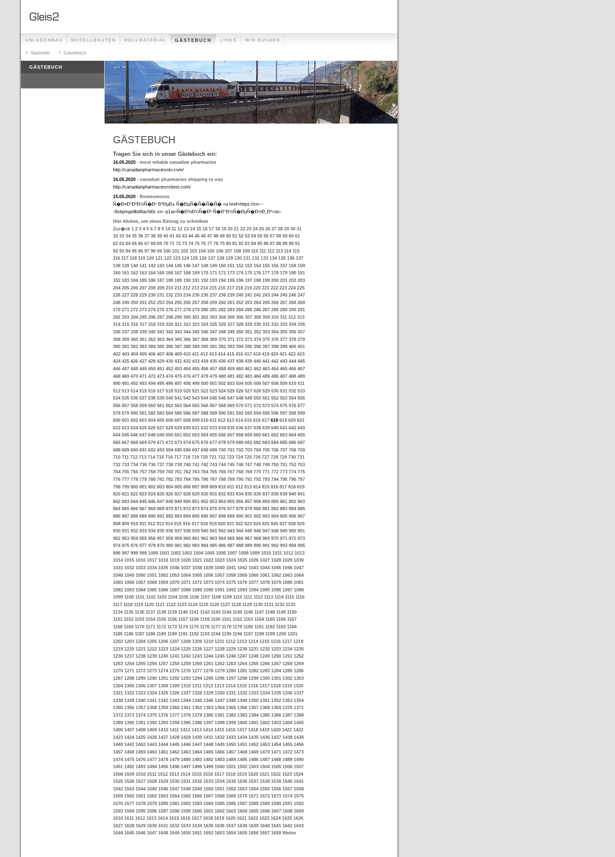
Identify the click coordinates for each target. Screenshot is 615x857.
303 (213, 317)
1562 (152, 795)
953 (125, 538)
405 (143, 353)
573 (266, 405)
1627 (118, 825)
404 (134, 353)
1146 (248, 611)
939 (196, 530)
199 (266, 280)
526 (239, 390)
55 (259, 235)
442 (275, 361)
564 (187, 405)
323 (196, 324)
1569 (231, 795)
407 (160, 353)
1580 (163, 803)
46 (203, 235)
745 (231, 464)
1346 (208, 700)
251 (143, 302)
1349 (242, 700)
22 (242, 228)
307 (248, 317)
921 (230, 523)
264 (257, 302)
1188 (150, 633)
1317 (264, 685)
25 (261, 228)
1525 (118, 781)
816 (274, 486)
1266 (265, 663)
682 (257, 442)
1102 (151, 596)
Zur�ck (121, 228)
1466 (220, 751)
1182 (270, 626)
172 (222, 272)
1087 (174, 589)
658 (239, 434)
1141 (194, 611)
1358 (152, 707)
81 (234, 243)
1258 (174, 663)
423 (301, 353)
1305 (129, 685)
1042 (242, 567)
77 (209, 243)
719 (195, 456)
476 (187, 376)
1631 (163, 825)
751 (283, 464)
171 (213, 272)
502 (222, 383)
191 (196, 280)
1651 (197, 832)
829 (196, 493)
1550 (208, 788)
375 (266, 339)
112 (270, 250)
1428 (174, 737)
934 (152, 530)
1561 (141, 795)
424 (116, 361)
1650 (186, 832)
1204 (141, 641)
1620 (231, 818)
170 (204, 272)
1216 (276, 641)
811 (230, 486)
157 (283, 265)
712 (134, 456)
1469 (254, 751)
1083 (129, 589)
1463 (186, 751)
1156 (172, 619)
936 (169, 530)
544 (204, 397)
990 (257, 545)
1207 (174, 641)
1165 (270, 619)
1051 (152, 575)
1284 (276, 670)
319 (160, 324)
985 (213, 545)
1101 (140, 596)
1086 (163, 589)
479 (213, 376)
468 (116, 376)
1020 (186, 560)
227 (125, 294)
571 (248, 405)
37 (146, 235)
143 (160, 265)
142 (152, 265)
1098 (299, 589)
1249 (265, 655)
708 (292, 449)
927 (283, 523)
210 (169, 287)
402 (116, 353)
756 (134, 471)
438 (239, 361)
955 (143, 538)
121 (159, 258)
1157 (183, 619)
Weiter (289, 832)
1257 (163, 663)
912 (151, 523)
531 (283, 390)
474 (169, 376)
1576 (118, 803)
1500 (220, 766)
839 (283, 493)
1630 (152, 825)
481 (231, 376)
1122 (171, 604)
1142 (205, 611)
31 (299, 228)
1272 (141, 670)
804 (169, 486)
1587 (242, 803)
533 (301, 390)
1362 (197, 707)
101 (175, 250)
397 (266, 346)
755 (125, 471)
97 (146, 250)
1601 (208, 810)
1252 (299, 655)
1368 (265, 707)
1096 (276, 589)
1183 (281, 626)
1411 (174, 729)
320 (169, 324)
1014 (118, 560)
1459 (141, 751)
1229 (231, 648)
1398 (220, 722)
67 (146, 243)
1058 (231, 575)
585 (178, 413)
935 (160, 530)
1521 (264, 774)
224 (292, 287)
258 (204, 302)
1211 (219, 641)
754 (116, 471)
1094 (254, 589)
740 (187, 464)
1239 (152, 655)
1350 (254, 700)
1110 (237, 596)
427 (143, 361)
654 (204, 434)
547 (231, 397)
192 (204, 280)
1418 (253, 729)
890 (152, 516)
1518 (231, 774)
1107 (205, 596)
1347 (220, 700)
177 (266, 272)
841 (301, 493)
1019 (174, 560)
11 (174, 228)
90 (291, 243)
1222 (152, 648)
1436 (265, 737)
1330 (220, 692)
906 (292, 516)
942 (222, 530)
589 (213, 413)
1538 (265, 781)
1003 (187, 552)
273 (143, 309)
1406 (118, 729)
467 (301, 368)
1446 (186, 744)
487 (283, 376)
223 (283, 287)
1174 (183, 626)
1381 (220, 715)
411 (195, 353)
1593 (118, 810)
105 (211, 250)
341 (160, 331)
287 (266, 309)
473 (160, 376)
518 (169, 390)
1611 (129, 818)
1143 (215, 611)
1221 (141, 648)
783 (178, 479)
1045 (276, 567)
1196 (237, 633)
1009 (255, 552)
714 (151, 456)
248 (116, 302)
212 (186, 287)
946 (257, 530)
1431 (208, 737)
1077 (254, 582)
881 (266, 508)
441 (266, 361)
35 (134, 235)
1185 (118, 633)
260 (222, 302)
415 (230, 353)
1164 (259, 619)
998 (134, 552)
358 (116, 339)
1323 (141, 692)
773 (283, 471)
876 (222, 508)
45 (197, 235)
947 (266, 530)
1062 (276, 575)
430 (169, 361)
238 (222, 294)
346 (204, 331)
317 (143, 324)
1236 (118, 655)
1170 (139, 626)
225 (301, 287)
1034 (152, 567)
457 (213, 368)
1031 (118, 567)
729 (283, 456)
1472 (287, 751)
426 (134, 361)
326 (222, 324)
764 (204, 471)
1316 (253, 685)
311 (283, 317)
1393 (163, 722)
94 (128, 250)
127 (211, 258)
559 (143, 405)
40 (165, 235)
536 (134, 397)
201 (283, 280)
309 (266, 317)
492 (134, 383)
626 (152, 427)
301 (196, 317)
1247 (242, 655)
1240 (163, 655)
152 (239, 265)
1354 (299, 700)
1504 (265, 766)
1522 (276, 774)
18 (217, 228)
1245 (220, 655)
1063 (287, 575)
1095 (265, 589)
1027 (265, 560)
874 (204, 508)
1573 (276, 795)
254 (169, 302)
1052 (163, 575)
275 (160, 309)
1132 (279, 604)
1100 (129, 596)
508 (275, 383)
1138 (161, 611)
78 (215, 243)
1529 (163, 781)
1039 (208, 567)
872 (187, 508)
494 (152, 383)
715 (160, 456)
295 (143, 317)
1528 (152, 781)
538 (152, 397)
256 (187, 302)
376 (275, 339)
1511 (151, 774)
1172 (161, 626)
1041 (231, 567)
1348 (231, 700)
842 (116, 501)
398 (275, 346)
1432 (220, 737)
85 (259, 243)
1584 (208, 803)
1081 (299, 582)
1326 (174, 692)
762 (187, 471)
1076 (242, 582)
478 (204, 376)
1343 (174, 700)
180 (292, 272)
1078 (265, 582)
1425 (141, 737)
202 (292, 280)
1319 (287, 685)
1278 (208, 670)
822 (134, 493)
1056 (208, 575)
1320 (298, 685)
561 (160, 405)
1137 (150, 611)
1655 (242, 832)
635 (231, 427)
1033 (141, 567)
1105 (183, 596)
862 (292, 501)
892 (169, 516)
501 (213, 383)
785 (196, 479)
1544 (141, 788)
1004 (198, 552)
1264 (242, 663)
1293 (186, 678)
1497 (186, 766)
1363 (208, 707)
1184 (292, 626)
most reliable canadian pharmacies (178, 162)
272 (134, 309)
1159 (205, 619)
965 (231, 538)
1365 (231, 707)
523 (213, 390)
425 (125, 361)
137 (299, 258)
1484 (231, 759)
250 (134, 302)
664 (292, 434)
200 (275, 280)
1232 (265, 648)
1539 (276, 781)
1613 (151, 818)
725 (248, 456)
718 (186, 456)
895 (196, 516)
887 (125, 516)
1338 (118, 700)
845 (143, 501)
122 (168, 258)
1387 (287, 715)
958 (169, 538)
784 (187, 479)
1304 (118, 685)
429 (160, 361)
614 (239, 420)
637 (248, 427)
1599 (186, 810)
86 (266, 243)
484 (257, 376)
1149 (281, 611)
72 (178, 243)
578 (116, 413)
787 (213, 479)
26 (267, 228)
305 (231, 317)
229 (143, 294)
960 (187, 538)
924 (257, 523)
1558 (299, 788)
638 (257, 427)
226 (116, 294)
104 (202, 250)
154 (257, 265)
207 (143, 287)
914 (169, 523)
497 (178, 383)
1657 (265, 832)
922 (239, 523)
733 (125, 464)
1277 (197, 670)
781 (160, 479)
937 (178, 530)
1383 (242, 715)
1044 (265, 567)
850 (187, 501)
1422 (298, 729)
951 (301, 530)
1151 (118, 619)
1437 (276, 737)
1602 (220, 810)
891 (160, 516)
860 (275, 501)
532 (292, 390)
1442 (141, 744)
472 (152, 376)
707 (283, 449)
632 (204, 427)
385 (160, 346)
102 (184, 250)
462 (257, 368)
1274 (163, 670)
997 (125, 552)
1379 (197, 715)
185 (143, 280)
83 (247, 243)
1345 (197, 700)
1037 (186, 567)
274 (152, 309)
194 (222, 280)
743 (213, 464)
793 (266, 479)
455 (196, 368)
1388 (299, 715)
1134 (118, 611)
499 (196, 383)
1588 (254, 803)
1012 (288, 552)
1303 (299, 678)
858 (257, 501)
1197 (248, 633)
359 (125, 339)
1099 (118, 596)
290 (292, 309)
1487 (265, 759)
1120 (149, 604)
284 (239, 309)
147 (196, 265)
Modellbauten (93, 40)
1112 (258, 596)
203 (301, 280)
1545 (152, 788)
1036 (174, 567)
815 (265, 486)
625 (143, 427)
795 (283, 479)
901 (248, 516)
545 (213, 397)
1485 (242, 759)
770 (257, 471)
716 (169, 456)
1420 (276, 729)
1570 (242, 795)
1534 (220, 781)
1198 (259, 633)
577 (301, 405)
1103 (162, 596)
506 (257, 383)
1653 (220, 832)
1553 (242, 788)
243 (266, 294)
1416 (231, 729)
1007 (232, 552)
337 (125, 331)
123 (176, 258)
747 (248, 464)
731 (301, 456)
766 (222, 471)
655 (213, 434)
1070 (174, 582)
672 (169, 442)
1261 (208, 663)
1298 (242, 678)
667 (125, 442)
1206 (163, 641)
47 (209, 235)
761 (178, 471)
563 (178, 405)
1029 (287, 560)
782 (169, 479)
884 (292, 508)
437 (231, 361)
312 (292, 317)
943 (231, 530)
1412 (185, 729)
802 (152, 486)
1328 (197, 692)
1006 (221, 552)
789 (231, 479)
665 (301, 434)
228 (134, 294)
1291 (163, 678)
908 (116, 523)
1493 (141, 766)
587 (196, 413)
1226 (197, 648)
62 (115, 243)
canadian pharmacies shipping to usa (181, 179)
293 (125, 317)
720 (204, 456)
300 (187, 317)
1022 (208, 560)
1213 (242, 641)
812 (239, 486)
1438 (287, 737)
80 (228, 243)
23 (248, 228)
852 (204, 501)
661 (266, 434)
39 (159, 235)
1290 (152, 678)
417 (248, 353)
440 (257, 361)
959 (178, 538)
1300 (265, 678)
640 (275, 427)
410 (187, 353)
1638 (242, 825)
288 (275, 309)
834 (239, 493)
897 (213, 516)
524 (222, 390)
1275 (174, 670)
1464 (197, 751)
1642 (287, 825)
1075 (231, 582)
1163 (248, 619)
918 (204, 523)
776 (116, 479)
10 (167, 228)
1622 (253, 818)
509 (283, 383)
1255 (141, 663)
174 (239, 272)
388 (187, 346)
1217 (287, 641)
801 (143, 486)
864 (116, 508)
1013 (300, 552)
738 (169, 464)
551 (266, 397)
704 (257, 449)
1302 (287, 678)
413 (213, 353)
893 (178, 516)
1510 (141, 774)
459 (231, 368)
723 (230, 456)
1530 (174, 781)
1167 (292, 619)
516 (152, 390)
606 (169, 420)
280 (204, 309)
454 (187, 368)
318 (152, 324)
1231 (254, 648)
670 (152, 442)
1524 (298, 774)
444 (292, 361)
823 (143, 493)
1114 (279, 596)
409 (178, 353)
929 (301, 523)
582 (152, 413)
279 (196, 309)
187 (160, 280)
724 (239, 456)
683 (266, 442)
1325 (163, 692)
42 (178, 235)
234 (187, 294)
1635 (208, 825)
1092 (231, 589)
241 (248, 294)
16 (205, 228)
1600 (197, 810)
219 (248, 287)
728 (274, 456)
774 (292, 471)
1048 (118, 575)
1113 (268, 596)
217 (230, 287)
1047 (299, 567)
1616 (185, 818)
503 (231, 383)
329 (248, 324)
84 (253, 243)
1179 (237, 626)
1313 (219, 685)
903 (266, 516)
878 (239, 508)
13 (186, 228)
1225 (186, 648)
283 (231, 309)
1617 (197, 818)
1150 (292, 611)
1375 (152, 715)
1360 (174, 707)
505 (248, 383)
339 (143, 331)
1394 (174, 722)
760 (169, 471)
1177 (215, 626)
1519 (242, 774)
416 (239, 353)
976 (134, 545)
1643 (299, 825)
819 (301, 486)
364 (169, 339)
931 (125, 530)
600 (116, 420)
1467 (231, 751)
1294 (197, 678)
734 (134, 464)
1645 (129, 832)
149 (213, 265)
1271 (129, 670)
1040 (220, 567)
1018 (163, 560)
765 (213, 471)
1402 (265, 722)
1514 (185, 774)
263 (248, 302)
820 (116, 493)
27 (274, 228)
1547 (174, 788)
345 (196, 331)
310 (275, 317)
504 (239, 383)
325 (213, 324)
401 (301, 346)
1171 (150, 626)
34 (128, 235)
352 (257, 331)
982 (187, 545)
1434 (242, 737)
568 (222, 405)
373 (248, 339)
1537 (254, 781)
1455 (287, 744)
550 (257, 397)
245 (283, 294)
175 (248, 272)
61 (297, 235)
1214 (253, 641)
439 (248, 361)
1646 (141, 832)
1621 (242, 818)
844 (134, 501)
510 (292, 383)
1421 (287, 729)
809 (213, 486)
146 (187, 265)
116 (116, 258)
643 (301, 427)
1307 (152, 685)
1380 (208, 715)
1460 (152, 751)
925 (265, 523)
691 (143, 449)
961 (196, 538)
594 (257, 413)
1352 (276, 700)
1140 (183, 611)
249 (125, 302)
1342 (163, 700)
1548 (186, 788)
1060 (254, 575)
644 (116, 434)
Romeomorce (154, 196)
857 (248, 501)
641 (283, 427)
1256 (152, 663)
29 (286, 228)
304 (222, 317)
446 (116, 368)
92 (115, 250)
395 (248, 346)
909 (125, 523)
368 (204, 339)
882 (275, 508)
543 (196, 397)
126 (203, 258)
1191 (183, 633)
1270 (118, 670)
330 (257, 324)
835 (248, 493)
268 (292, 302)
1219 (118, 648)
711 (125, 456)
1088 (186, 589)
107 (228, 250)
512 (116, 390)
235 (196, 294)
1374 (141, 715)
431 (178, 361)
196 (239, 280)
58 (278, 235)
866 (134, 508)
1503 (254, 766)
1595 (141, 810)
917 (195, 523)
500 (204, 383)
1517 (219, 774)
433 (196, 361)
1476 (141, 759)
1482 (208, 759)
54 (253, 235)
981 (178, 545)
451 (160, 368)
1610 (118, 818)
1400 (242, 722)
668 (134, 442)
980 (169, 545)
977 (143, 545)
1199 (270, 633)
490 (116, 383)
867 (143, 508)
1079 (276, 582)
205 (125, 287)
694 (169, 449)
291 (301, 309)
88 (278, 243)
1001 (164, 552)
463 (266, 368)
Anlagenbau (44, 40)
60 (291, 235)
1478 (163, 759)
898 (222, 516)
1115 (289, 596)
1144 (226, 611)
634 (222, 427)
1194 (215, 633)
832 (222, 493)
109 (246, 250)
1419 (264, 729)
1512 (163, 774)
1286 (299, 670)
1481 (197, 759)
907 (301, 516)
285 (248, 309)
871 (178, 508)
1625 (287, 818)
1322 (129, 692)
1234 (287, 648)
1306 (141, 685)
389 (196, 346)
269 (301, 302)
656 (222, 434)
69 (159, 243)
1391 (141, 722)
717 (178, 456)
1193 (205, 633)
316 (134, 324)
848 (169, 501)
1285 (287, 670)
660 (257, 434)
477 (196, 376)
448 (134, 368)
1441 (129, 744)
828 (187, 493)
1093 (242, 589)
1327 (186, 692)
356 (292, 331)
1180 (248, 626)
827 (178, 493)
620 (292, 420)
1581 (174, 803)
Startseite (40, 52)
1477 (152, 759)
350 (239, 331)
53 (247, 235)
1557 (287, 788)
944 (239, 530)
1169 (128, 626)
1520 (253, 774)
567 (213, 405)
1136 (139, 611)
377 (283, 339)
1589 (265, 803)
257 (196, 302)
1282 (254, 670)
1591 (287, 803)
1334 (265, 692)
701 (231, 449)
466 (292, 368)
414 (222, 353)
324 (204, 324)
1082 (118, 589)
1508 (118, 774)
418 (257, 353)
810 (222, 486)
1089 (197, 589)
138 (116, 265)
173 (231, 272)
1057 (220, 575)
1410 (163, 729)
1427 (163, 737)
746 (239, 464)
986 (222, 545)
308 (257, 317)
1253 (118, 663)
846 (152, 501)
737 (160, 464)
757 (143, 471)
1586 (231, 803)
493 (143, 383)
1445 (174, 744)
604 (152, 420)
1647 (152, 832)
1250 (276, 655)
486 (275, 376)
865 (125, 508)
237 (213, 294)
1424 (129, 737)
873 (196, 508)
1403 (276, 722)
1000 (153, 552)
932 (134, 530)
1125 (203, 604)
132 (255, 258)
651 (178, 434)
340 (152, 331)
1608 (287, 810)
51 (234, 235)
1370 (287, 707)
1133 (290, 604)
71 (171, 243)
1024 (231, 560)
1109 (227, 596)
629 (178, 427)
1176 (205, 626)
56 (266, 235)
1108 (216, 596)
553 (283, 397)
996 (116, 552)
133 (264, 258)
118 (133, 258)
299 (178, 317)
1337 (299, 692)
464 (275, 368)
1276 (186, 670)
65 (134, 243)
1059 (242, 575)
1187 (139, 633)
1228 (220, 648)
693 (160, 449)
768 (239, 471)
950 (292, 530)
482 (239, 376)
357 (301, 331)
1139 (172, 611)
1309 (174, 685)
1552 (231, 788)
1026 (254, 560)
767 (231, 471)
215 (213, 287)
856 (239, 501)
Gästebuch (193, 40)
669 (143, 442)
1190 (172, 633)
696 (187, 449)
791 (248, 479)
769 (248, 471)
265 (266, 302)
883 (283, 508)
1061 (265, 575)
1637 (231, 825)
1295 (208, 678)
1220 (129, 648)
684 (275, 442)
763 (196, 471)
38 (153, 235)
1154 (150, 619)
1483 (220, 759)
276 (169, 309)
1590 (276, 803)
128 (220, 258)
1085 (152, 589)
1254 (129, 663)
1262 (220, 663)
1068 (152, 582)
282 (222, 309)
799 (125, 486)
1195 (226, 633)
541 (178, 397)
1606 (265, 810)
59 (284, 235)
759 (160, 471)
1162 (237, 619)
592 (239, 413)
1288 (129, 678)
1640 (265, 825)
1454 (276, 744)
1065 (118, 582)
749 (266, 464)
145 (178, 265)
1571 (254, 795)
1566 (197, 795)
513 (125, 390)
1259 (186, 663)
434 (204, 361)
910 (134, 523)
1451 (242, 744)
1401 (254, 722)
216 (222, 287)
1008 (243, 552)
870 (169, 508)
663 (283, 434)
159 (301, 265)
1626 (298, 818)
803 (160, 486)
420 (274, 353)
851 (196, 501)
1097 (287, 589)
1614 (163, 818)
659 (248, 434)
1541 (299, 781)
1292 (174, 678)
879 (248, 508)
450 (152, 368)
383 (143, 346)
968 (257, 538)
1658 (276, 832)
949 (283, 530)
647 (143, 434)
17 (211, 228)
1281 (242, 670)
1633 (186, 825)
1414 (208, 729)
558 (134, 405)
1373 (129, 715)
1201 (292, 633)
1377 (174, 715)
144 (169, 265)
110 (254, 250)
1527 (141, 781)
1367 (254, 707)
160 (116, 272)
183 (125, 280)
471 (143, 376)
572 (257, 405)
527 (248, 390)
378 (292, 339)
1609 (299, 810)
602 (134, 420)
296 (152, 317)
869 (160, 508)
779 (143, 479)
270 (116, 309)
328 (239, 324)
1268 (287, 663)
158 (292, 265)
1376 (163, 715)
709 (301, 449)
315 (125, 324)
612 (222, 420)
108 (237, 250)
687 (301, 442)
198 (257, 280)
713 (142, 456)
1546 (163, 788)
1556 (276, 788)
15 (198, 228)
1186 (128, 633)
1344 (186, 700)
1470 (265, 751)
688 (116, 449)
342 (169, 331)
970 (275, 538)
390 (204, 346)
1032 (129, 567)
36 (140, 235)
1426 (152, 737)
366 (187, 339)
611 (213, 420)
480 (222, 376)
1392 (152, 722)
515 (143, 390)
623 (125, 427)
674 (187, 442)
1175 (194, 626)
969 (266, 538)
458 (222, 368)
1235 (299, 648)
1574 (287, 795)
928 (292, 523)
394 (239, 346)
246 (292, 294)
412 (204, 353)
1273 (152, 670)
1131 (269, 604)
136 (291, 258)
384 (152, 346)
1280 (231, 670)
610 (204, 420)
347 (213, 331)
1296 (220, 678)
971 (283, 538)
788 (222, 479)
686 (292, 442)
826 (169, 493)
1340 (141, 700)
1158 (194, 619)
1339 (129, 700)
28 (280, 228)
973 (301, 538)
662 (275, 434)
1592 (299, 803)
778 (134, 479)
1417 (242, 729)
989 (248, 545)
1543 (129, 788)
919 (213, 523)
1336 (287, 692)
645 (125, 434)
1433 (231, 737)
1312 (208, 685)
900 (239, 516)
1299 (254, 678)
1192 (194, 633)
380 (116, 346)
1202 (118, 641)
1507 (299, 766)
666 (116, 442)
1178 (226, 626)
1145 (237, 611)
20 (230, 228)
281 (213, 309)
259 (213, 302)
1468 (242, 751)
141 (143, 265)
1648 (163, 832)
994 (292, 545)
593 (248, 413)
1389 (118, 722)
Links (228, 40)
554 (292, 397)
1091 (220, 589)
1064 (299, 575)
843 (125, 501)
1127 (225, 604)
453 (178, 368)
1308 (163, 685)
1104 (172, 596)
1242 (186, 655)
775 (301, 471)
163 (143, 272)
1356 (129, 707)
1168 (118, 626)
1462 (174, 751)
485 (266, 376)
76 (203, 243)
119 (141, 258)
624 (134, 427)
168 (187, 272)
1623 (264, 818)
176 (257, 272)
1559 (118, 795)
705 (266, 449)
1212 (231, 641)
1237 (129, 655)
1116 (300, 596)
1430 (197, 737)
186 (152, 280)
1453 (265, 744)
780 (152, 479)
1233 (276, 648)
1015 (129, 560)
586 (187, 413)
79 (222, 243)
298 (169, 317)
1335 (276, 692)
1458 (129, 751)
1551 (220, 788)
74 (190, 243)
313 (301, 317)
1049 (129, 575)
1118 (128, 604)
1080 (287, 582)
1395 (186, 722)
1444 (163, 744)
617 (265, 420)
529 (266, 390)
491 (125, 383)
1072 (197, 582)
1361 (186, 707)
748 (257, 464)
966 (239, 538)
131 (247, 258)
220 (257, 287)
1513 (174, 774)
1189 (161, 633)
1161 (226, 619)
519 (178, 390)
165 (160, 272)
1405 (299, 722)
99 (159, 250)
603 (143, 420)
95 (134, 250)
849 (178, 501)
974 (116, 545)
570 (239, 405)
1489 (287, 759)
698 (204, 449)
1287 (118, 678)
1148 (270, 611)
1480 (186, 759)
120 (150, 258)
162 (134, 272)
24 (255, 228)
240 (239, 294)
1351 (265, 700)
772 (275, 471)
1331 (231, 692)
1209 (197, 641)
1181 (259, 626)
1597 (163, 810)
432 (187, 361)
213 (195, 287)
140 (134, 265)
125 (194, 258)
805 (178, 486)
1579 (152, 803)
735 (143, 464)
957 (160, 538)
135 (282, 258)
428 (152, 361)
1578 (141, 803)
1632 (174, 825)
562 (169, 405)
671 (160, 442)
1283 (265, 670)
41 (171, 235)
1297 (231, 678)
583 (160, 413)
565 (196, 405)
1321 (118, 692)
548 (239, 397)
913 (160, 523)
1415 (219, 729)
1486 (254, 759)
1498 (197, 766)
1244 (208, 655)
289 (283, 309)
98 (153, 250)
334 (292, 324)
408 (169, 353)
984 (204, 545)
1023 (220, 560)
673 (178, 442)
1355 (118, 707)
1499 (208, 766)
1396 (197, 722)
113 (279, 250)
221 (265, 287)
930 (116, 530)
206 (134, 287)
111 (262, 250)
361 (143, 339)
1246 (231, 655)
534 (116, 397)
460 (239, 368)
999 (143, 552)
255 (178, 302)
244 (275, 294)
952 (116, 538)
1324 (152, 692)
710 (116, 456)
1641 (276, 825)
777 (125, 479)
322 (187, 324)
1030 (299, 560)
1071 (186, 582)
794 (275, 479)
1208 (186, 641)
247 (301, 294)
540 (169, 397)
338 (134, 331)
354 (275, 331)
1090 (208, 589)
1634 (197, 825)
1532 (197, 781)
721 (213, 456)
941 (213, 530)
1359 (163, 707)
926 (274, 523)
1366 (242, 707)
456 (204, 368)
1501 (231, 766)
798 (116, 486)
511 (301, 383)
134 (273, 258)
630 (187, 427)
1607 (276, 810)
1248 (254, 655)
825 (160, 493)
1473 (299, 751)
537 (143, 397)
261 (231, 302)
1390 (129, 722)
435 (213, 361)
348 (222, 331)
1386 (276, 715)
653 (196, 434)
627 (160, 427)
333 (283, 324)
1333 (254, 692)
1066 (129, 582)
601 (125, 420)
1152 (128, 619)
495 (160, 383)
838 (275, 493)
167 (178, 272)
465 (283, 368)
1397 (208, 722)
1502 (242, 766)
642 (292, 427)
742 (204, 464)
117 (124, 258)
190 (187, 280)
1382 (231, 715)
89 (284, 243)
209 (160, 287)
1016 (141, 560)
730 (292, 456)
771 (266, 471)
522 (204, 390)
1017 (152, 560)
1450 (231, 744)
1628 (129, 825)
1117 (117, 604)
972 (292, 538)
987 (231, 545)
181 (301, 272)
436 (222, 361)
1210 (208, 641)
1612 (140, 818)
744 (222, 464)
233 (178, 294)
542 (187, 397)
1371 (299, 707)
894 (187, 516)
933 (143, 530)
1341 (152, 700)
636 (239, 427)
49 (222, 235)
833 (231, 493)
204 (116, 287)
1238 (141, 655)
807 (196, 486)
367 (196, 339)
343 (178, 331)
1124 (192, 604)
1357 (141, 707)
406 (152, 353)
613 (230, 420)
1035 (163, 567)
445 (301, 361)
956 (152, 538)
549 (248, 397)
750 (275, 464)
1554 (254, 788)
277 (178, 309)
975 (125, 545)
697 (196, 449)
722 (222, 456)
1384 (254, 715)
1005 (210, 552)
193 (213, 280)
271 (125, 309)
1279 (220, 670)
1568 (220, 795)
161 (125, 272)
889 (143, 516)
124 (185, 258)
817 (283, 486)
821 (125, 493)
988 (239, 545)
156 (275, 265)
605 (160, 420)
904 (275, 516)
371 (231, 339)
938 (187, 530)
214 (204, 287)
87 (272, 243)
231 (160, 294)
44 (190, 235)
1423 (118, 737)
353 (266, 331)
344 (187, 331)
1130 (258, 604)
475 (178, 376)
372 (239, 339)
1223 (163, 648)
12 (179, 228)
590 (222, 413)
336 (116, 331)
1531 (186, 781)
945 (248, 530)
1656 (254, 832)
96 (140, 250)
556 (116, 405)
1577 (129, 803)
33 (121, 235)
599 (301, 413)
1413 (197, 729)
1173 (172, 626)
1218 (298, 641)
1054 (186, 575)
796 (292, 479)
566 (204, 405)
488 (292, 376)
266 (275, 302)
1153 (139, 619)
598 (292, 413)
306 (239, 317)
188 (169, 280)
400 (292, 346)
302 (204, 317)
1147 (259, 611)
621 (301, 420)
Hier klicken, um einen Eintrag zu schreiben (160, 221)
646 (134, 434)
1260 (197, 663)
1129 (247, 604)
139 (125, 265)
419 (265, 353)
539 (160, 397)
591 (231, 413)
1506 (287, 766)
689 (125, 449)
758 (152, 471)
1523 (287, 774)
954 (134, 538)
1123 (182, 604)
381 (125, 346)
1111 (247, 596)
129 (229, 258)
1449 (220, 744)
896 (204, 516)
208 (152, 287)
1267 (276, 663)
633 (213, 427)
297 (160, 317)
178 (275, 272)
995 (301, 545)
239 (231, 294)
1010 (266, 552)
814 (257, 486)
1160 (215, 619)
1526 (129, 781)
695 (178, 449)
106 (219, 250)
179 (283, 272)
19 (223, 228)
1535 (231, 781)
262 (239, 302)
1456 (299, 744)
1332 (242, 692)
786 (204, 479)
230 (152, 294)
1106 (194, 596)
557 (125, 405)
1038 (197, 567)
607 (178, 420)
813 (248, 486)
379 (301, 339)
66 (140, 243)
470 (134, 376)
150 (222, 265)
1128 (236, 604)
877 (231, 508)
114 (287, 250)
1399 (231, 722)
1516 (208, 774)
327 (231, 324)
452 (169, 368)
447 (125, 368)
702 (239, 449)
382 (134, 346)
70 (165, 243)
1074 (220, 582)
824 (152, 493)
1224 (174, 648)
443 (283, 361)
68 (153, 243)
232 (169, 294)
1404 (287, 722)
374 (257, 339)
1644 (118, 832)
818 (292, 486)
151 (231, 265)
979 (160, 545)
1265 (254, 663)
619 (283, 420)
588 (204, 413)
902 (257, 516)
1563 (163, 795)
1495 (163, 766)
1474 (118, 759)
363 (160, 339)
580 (134, 413)
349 (231, 331)
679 (231, 442)
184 (134, 280)
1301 (276, 678)
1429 (186, 737)
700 (222, 449)
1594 (129, 810)
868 (152, 508)
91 (297, 243)
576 (292, 405)
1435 (254, 737)
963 (213, 538)
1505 (276, 766)
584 (169, 413)
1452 (254, 744)
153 (248, 265)
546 (222, 397)
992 (275, 545)
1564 (174, 795)
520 (187, 390)
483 (248, 376)
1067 (141, 582)
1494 (152, 766)
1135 (128, 611)
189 (178, 280)
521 (196, 390)
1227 (208, 648)
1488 (276, 759)
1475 (129, 759)
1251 (287, 655)
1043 (254, 567)
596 (275, 413)
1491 (118, 766)
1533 (208, 781)
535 (125, 397)
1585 (220, 803)
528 (257, 390)
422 (292, 353)
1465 (208, 751)
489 (301, 376)
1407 (129, 729)
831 (213, 493)
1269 (299, 663)
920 (222, 523)
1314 (231, 685)
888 (134, 516)
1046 (287, 567)
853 (213, 501)
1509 (129, 774)
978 (152, 545)
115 (296, 250)
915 (178, 523)
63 (121, 243)
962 (204, 538)
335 (301, 324)
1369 (276, 707)
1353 (287, 700)
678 (222, 442)
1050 (141, 575)
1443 (152, 744)
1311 (197, 685)
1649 (174, 832)
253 (160, 302)
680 (239, 442)
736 (152, 464)
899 (231, 516)
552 (275, 397)
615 (248, 420)
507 (266, 383)
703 (248, 449)
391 (213, 346)
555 (301, 397)
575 (283, 405)
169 (196, 272)
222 (274, 287)
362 (152, 339)
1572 (265, 795)
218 (239, 287)
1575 (299, 795)
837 (266, 493)
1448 (208, 744)
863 (301, 501)
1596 (152, 810)
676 (204, 442)
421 (283, 353)
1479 (174, 759)
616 (257, 420)
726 (257, 456)
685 (283, 442)
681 (248, 442)
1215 (264, 641)
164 (152, 272)
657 (231, 434)
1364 (220, 707)
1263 (231, 663)
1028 (276, 560)
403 (125, 353)
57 (272, 235)
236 (204, 294)
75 (197, 243)
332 (275, 324)
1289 (141, 678)
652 (187, 434)
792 (257, 479)
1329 (208, 692)
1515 (197, 774)
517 (160, 390)
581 (143, 413)
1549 (197, 788)
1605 (254, 810)
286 (257, 309)
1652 (208, 832)
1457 (118, 751)
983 (196, 545)
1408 (141, 729)
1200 (281, 633)
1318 (276, 685)
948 (275, 530)
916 (186, 523)
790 (239, 479)
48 (215, 235)
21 (236, 228)
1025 (242, 560)
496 (169, 383)
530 (275, 390)
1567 (208, 795)
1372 (118, 715)
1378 (186, 715)
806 (187, 486)
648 (152, 434)
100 (167, 250)
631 (196, 427)
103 (193, 250)
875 (213, 508)
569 (231, 405)
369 (213, 339)
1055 (197, 575)
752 (292, 464)
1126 (214, 604)
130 (238, 258)
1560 (129, 795)
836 (257, 493)
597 (283, 413)
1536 (242, 781)
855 (231, 501)
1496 (174, 766)
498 (187, 383)
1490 (299, 759)
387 (178, 346)
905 (283, 516)
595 (266, 413)
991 (266, 545)
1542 (118, 788)
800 (134, 486)
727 (265, 456)
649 (160, 434)
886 (116, 516)
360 (134, 339)
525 (231, 390)
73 (184, 243)
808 (204, 486)
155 (266, 265)
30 (292, 228)
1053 (174, 575)
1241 (174, 655)
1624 (276, 818)
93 (121, 250)
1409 (152, 729)
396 (257, 346)
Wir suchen (262, 40)
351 (248, 331)
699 (213, 449)
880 (257, 508)
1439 (299, 737)
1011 (277, 552)
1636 (220, 825)
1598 (174, 810)
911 (142, 523)
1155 (161, 619)
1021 (197, 560)
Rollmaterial (145, 40)
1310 (186, 685)
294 (134, 317)
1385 (265, 715)
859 (266, 501)
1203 (129, 641)
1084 (141, 589)
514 (134, 390)
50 (228, 235)
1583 (197, 803)
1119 (138, 604)
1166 (281, 619)
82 (240, 243)
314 (116, 324)
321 (178, 324)
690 (134, 449)
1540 (287, 781)
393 (231, 346)
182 (116, 280)
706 (275, 449)
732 (116, 464)
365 (178, 339)
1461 (163, 751)
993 (283, 545)
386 (169, 346)
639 (266, 427)
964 (222, 538)
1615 (174, 818)
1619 (219, 818)
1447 (197, 744)
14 (192, 228)
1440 (118, 744)
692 (152, 449)
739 (178, 464)
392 (222, 346)
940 (204, 530)
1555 (265, 788)
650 (169, 434)
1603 (231, 810)
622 (116, 427)
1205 (152, 641)
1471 (276, 751)
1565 (186, 795)
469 (125, 376)
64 (128, 243)
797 (301, 479)
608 (187, 420)
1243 (197, 655)
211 (178, 287)
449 (143, 368)
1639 (254, 825)
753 (301, 464)
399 (283, 346)
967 (248, 538)
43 (184, 235)
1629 (141, 825)
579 (125, 413)
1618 (208, 818)
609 (196, 420)
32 (115, 235)
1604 (242, 810)
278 (187, 309)
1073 (208, 582)
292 (116, 317)
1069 (163, 582)
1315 (242, 685)
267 (283, 302)
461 (248, 368)
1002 (176, 552)
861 (283, 501)
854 (222, 501)
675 (196, 442)
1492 (129, 766)
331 (266, 324)
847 (160, 501)
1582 (186, 803)
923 (248, 523)
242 (257, 294)
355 (283, 331)
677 (213, 442)
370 (222, 339)
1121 (160, 604)
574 (275, 405)
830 (204, 493)
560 (152, 405)
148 (204, 265)
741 (196, 464)
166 (169, 272)
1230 (242, 648)
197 (248, 280)
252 (152, 302)
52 (240, 235)
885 (301, 508)
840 (292, 493)
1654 (231, 832)
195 (231, 280)
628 (169, 427)
